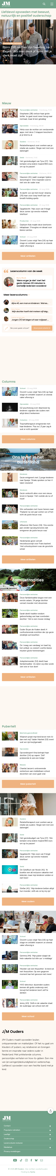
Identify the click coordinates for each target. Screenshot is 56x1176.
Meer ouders (28, 901)
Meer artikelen (28, 256)
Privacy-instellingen (12, 1151)
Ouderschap (9, 1138)
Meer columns (28, 439)
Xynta (32, 1172)
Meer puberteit (28, 784)
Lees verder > (33, 282)
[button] (48, 1126)
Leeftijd (7, 1134)
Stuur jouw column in (42, 328)
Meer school (28, 1016)
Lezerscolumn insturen (13, 1143)
